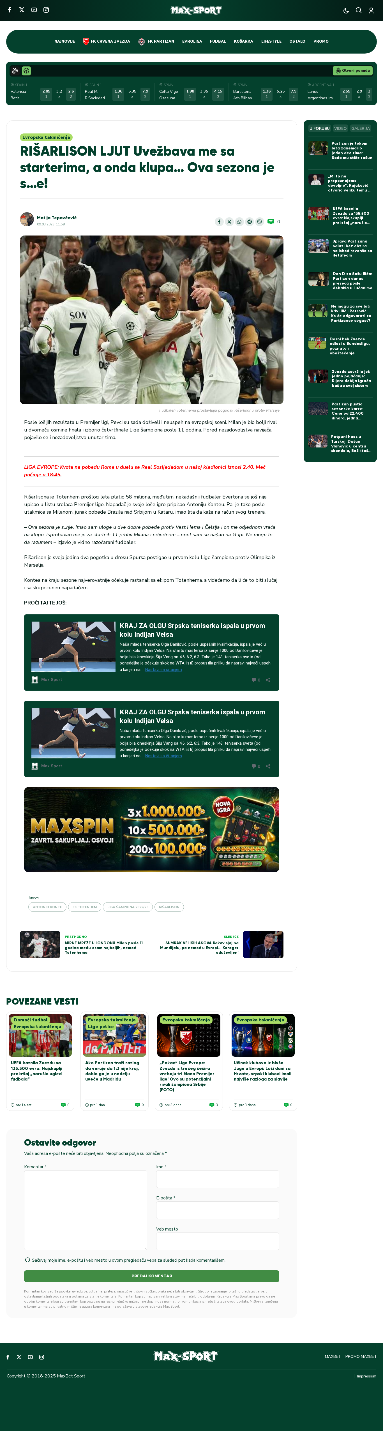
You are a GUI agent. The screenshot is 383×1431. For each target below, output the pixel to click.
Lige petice (101, 1027)
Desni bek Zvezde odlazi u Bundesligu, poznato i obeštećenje (350, 346)
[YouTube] (34, 9)
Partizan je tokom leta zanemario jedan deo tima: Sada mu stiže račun (352, 150)
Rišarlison (169, 907)
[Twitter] (22, 9)
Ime (161, 1167)
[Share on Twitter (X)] (229, 221)
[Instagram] (46, 9)
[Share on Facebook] (219, 221)
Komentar (35, 1167)
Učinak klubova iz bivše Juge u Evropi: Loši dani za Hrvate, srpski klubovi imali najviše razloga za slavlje (262, 1071)
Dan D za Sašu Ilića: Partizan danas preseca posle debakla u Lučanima (352, 280)
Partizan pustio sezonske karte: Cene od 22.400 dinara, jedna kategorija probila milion (350, 416)
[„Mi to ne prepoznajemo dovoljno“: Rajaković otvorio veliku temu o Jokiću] (316, 179)
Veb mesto (167, 1229)
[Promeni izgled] (346, 10)
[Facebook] (9, 9)
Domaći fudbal (31, 1020)
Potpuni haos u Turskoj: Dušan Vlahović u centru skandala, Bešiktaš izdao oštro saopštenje (349, 448)
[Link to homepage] (196, 10)
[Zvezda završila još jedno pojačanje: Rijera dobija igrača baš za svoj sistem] (318, 376)
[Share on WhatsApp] (239, 221)
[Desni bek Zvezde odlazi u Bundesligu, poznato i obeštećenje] (317, 343)
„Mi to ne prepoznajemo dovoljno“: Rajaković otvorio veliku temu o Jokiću (349, 185)
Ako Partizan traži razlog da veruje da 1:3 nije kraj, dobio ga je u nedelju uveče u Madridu (112, 1071)
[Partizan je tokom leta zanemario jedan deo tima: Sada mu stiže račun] (318, 147)
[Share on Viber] (259, 221)
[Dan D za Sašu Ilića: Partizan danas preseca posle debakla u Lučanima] (318, 279)
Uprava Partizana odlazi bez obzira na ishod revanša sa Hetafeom (352, 248)
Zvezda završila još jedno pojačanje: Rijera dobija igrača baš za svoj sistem (351, 378)
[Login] (372, 10)
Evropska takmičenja (46, 137)
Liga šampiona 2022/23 (127, 907)
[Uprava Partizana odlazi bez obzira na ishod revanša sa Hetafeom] (318, 246)
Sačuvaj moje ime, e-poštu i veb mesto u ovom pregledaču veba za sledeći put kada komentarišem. (128, 1260)
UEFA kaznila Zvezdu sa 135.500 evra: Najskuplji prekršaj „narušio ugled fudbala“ (36, 1071)
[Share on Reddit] (249, 221)
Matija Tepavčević (57, 217)
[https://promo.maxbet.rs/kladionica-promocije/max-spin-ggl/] (151, 829)
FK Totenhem (85, 907)
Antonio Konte (47, 907)
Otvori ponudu (356, 70)
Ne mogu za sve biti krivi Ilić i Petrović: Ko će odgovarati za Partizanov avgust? (351, 313)
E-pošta (165, 1198)
